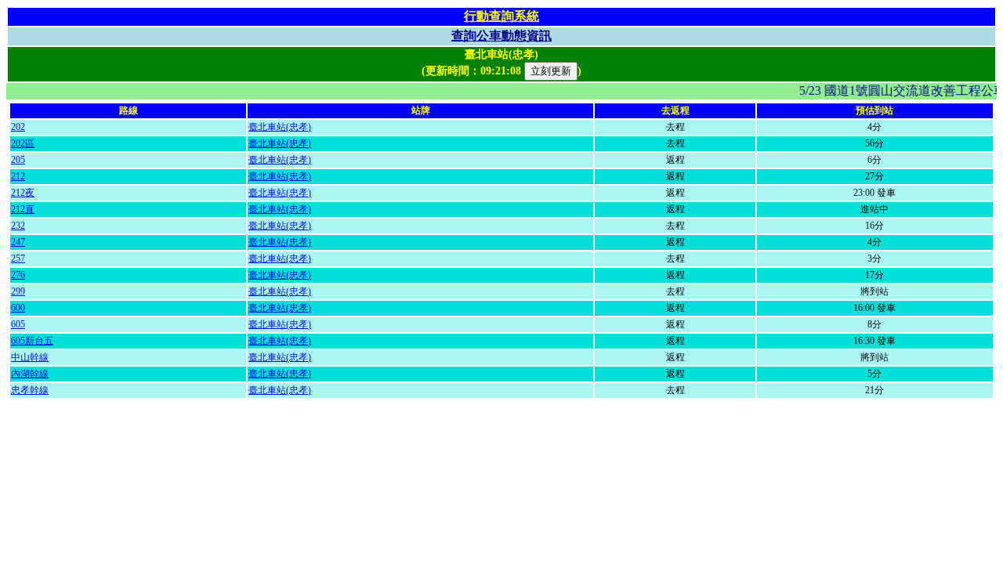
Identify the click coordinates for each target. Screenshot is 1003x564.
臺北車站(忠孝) (279, 126)
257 (18, 258)
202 (18, 126)
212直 (22, 209)
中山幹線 (30, 357)
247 (18, 242)
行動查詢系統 (501, 16)
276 (18, 274)
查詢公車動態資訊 (501, 35)
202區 (22, 143)
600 (18, 307)
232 (18, 225)
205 (18, 159)
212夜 (22, 192)
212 (18, 176)
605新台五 (32, 340)
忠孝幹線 (30, 390)
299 (18, 291)
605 (18, 324)
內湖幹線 (30, 373)
